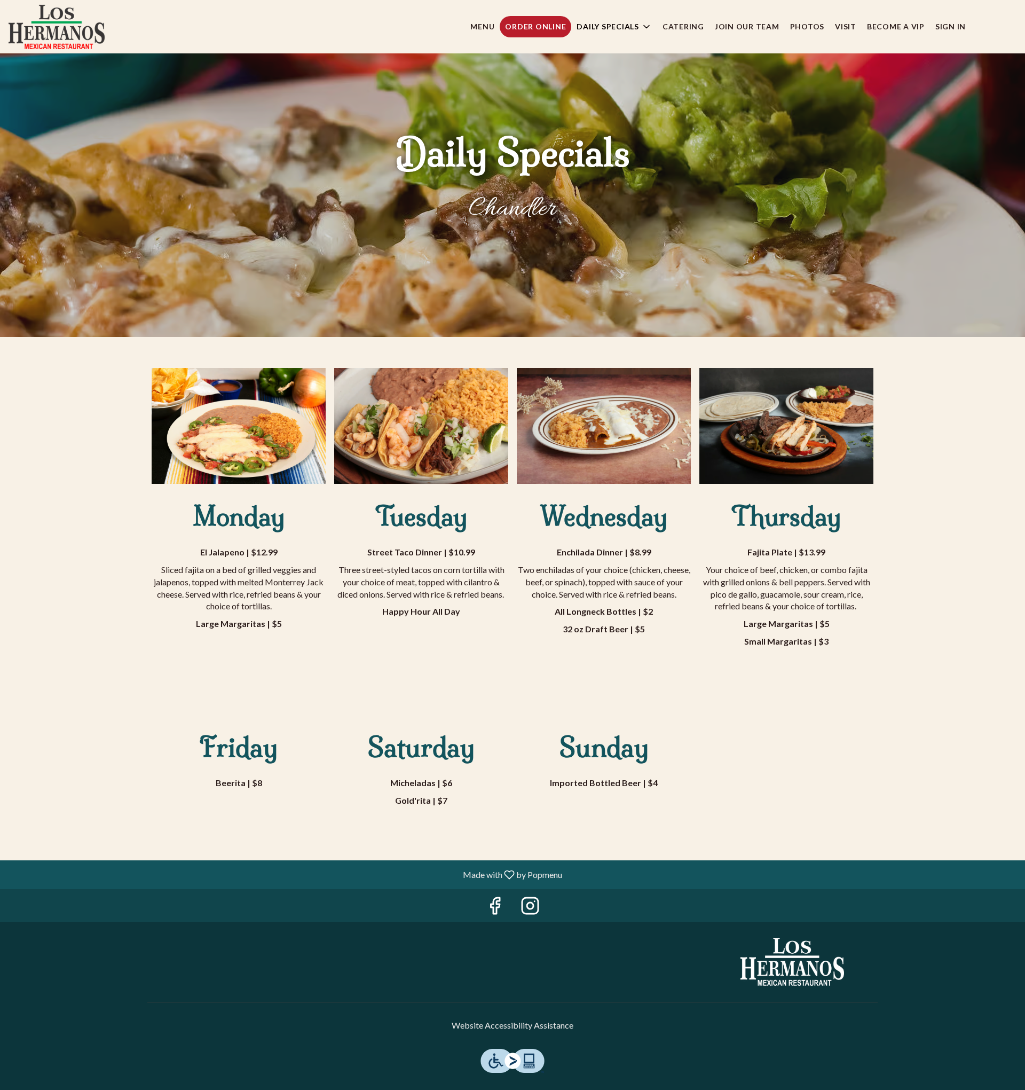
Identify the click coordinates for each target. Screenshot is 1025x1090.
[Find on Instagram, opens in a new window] (530, 908)
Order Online (535, 26)
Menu (482, 26)
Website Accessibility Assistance (512, 1025)
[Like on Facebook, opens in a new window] (494, 908)
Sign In (950, 26)
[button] (614, 26)
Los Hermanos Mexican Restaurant (792, 962)
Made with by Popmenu (285, 874)
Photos (807, 26)
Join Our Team (747, 26)
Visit (845, 26)
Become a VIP (896, 26)
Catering (683, 26)
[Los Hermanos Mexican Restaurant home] (57, 27)
